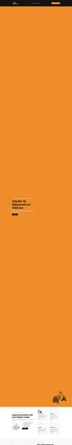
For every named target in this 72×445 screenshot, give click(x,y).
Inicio (30, 3)
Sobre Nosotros (34, 3)
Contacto (39, 3)
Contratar (51, 419)
